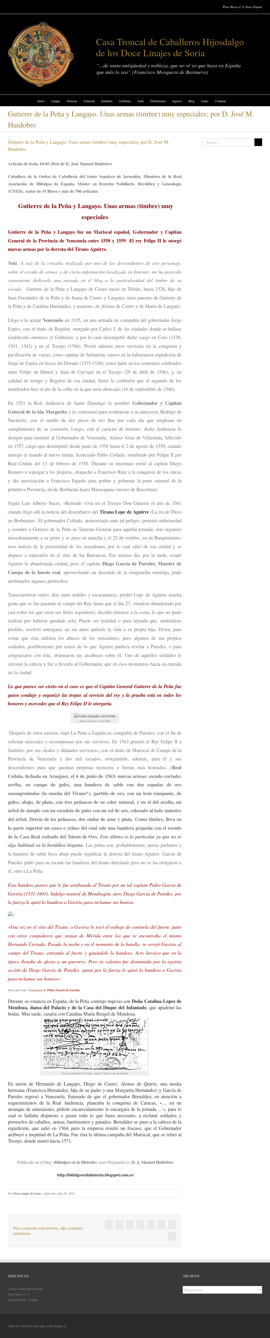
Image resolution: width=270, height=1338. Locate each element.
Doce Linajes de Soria (27, 1193)
